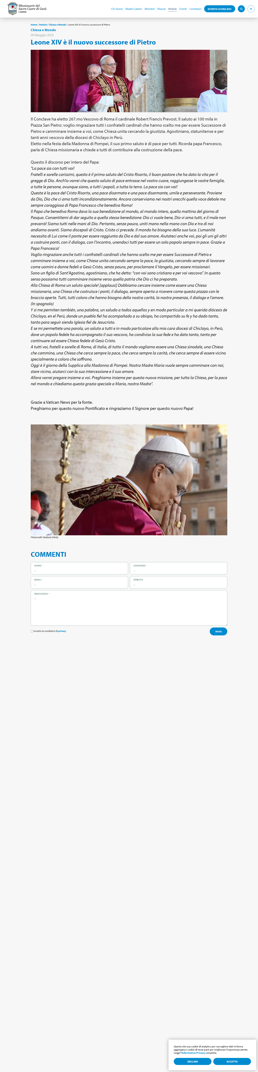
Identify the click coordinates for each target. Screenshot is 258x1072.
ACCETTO (232, 1061)
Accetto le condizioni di (49, 631)
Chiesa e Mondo (57, 24)
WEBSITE (138, 579)
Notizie (172, 9)
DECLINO (192, 1061)
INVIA (218, 631)
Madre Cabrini (133, 9)
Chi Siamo (117, 9)
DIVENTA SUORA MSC (219, 9)
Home (34, 24)
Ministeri (150, 9)
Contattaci (195, 9)
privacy (62, 631)
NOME (38, 565)
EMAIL (38, 579)
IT (251, 9)
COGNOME (140, 565)
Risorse (161, 9)
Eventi (183, 9)
